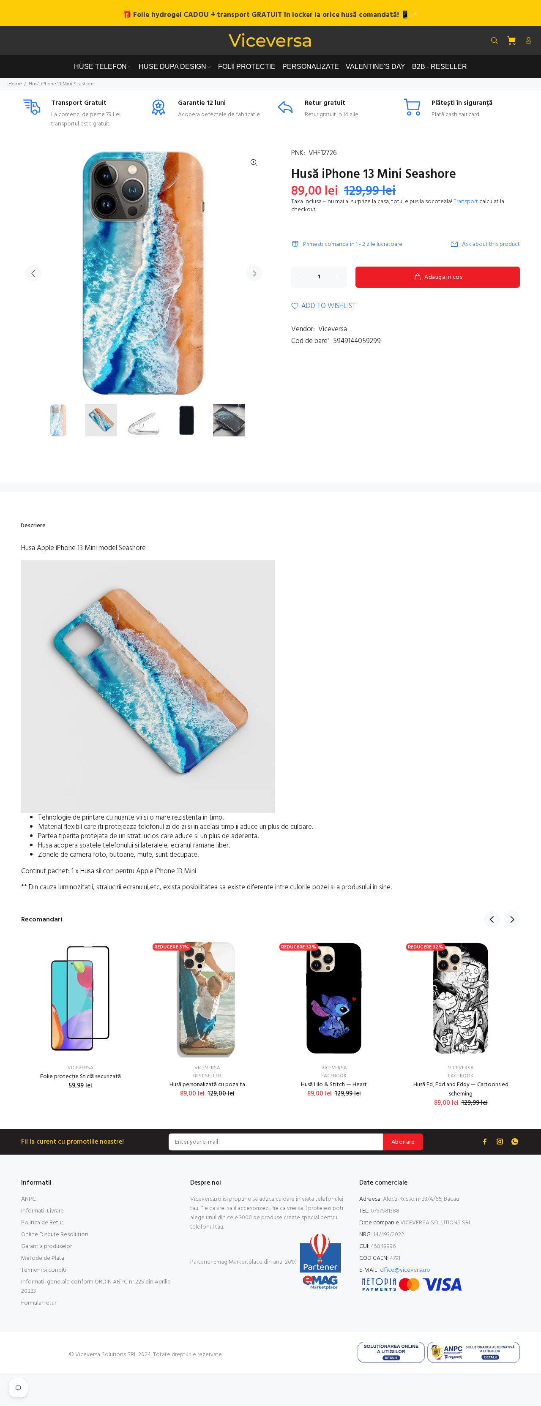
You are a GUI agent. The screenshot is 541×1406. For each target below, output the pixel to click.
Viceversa (332, 329)
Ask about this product (491, 244)
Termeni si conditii (44, 1270)
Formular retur (38, 1303)
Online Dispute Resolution (54, 1235)
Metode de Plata (42, 1258)
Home (15, 84)
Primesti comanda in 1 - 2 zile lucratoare (352, 244)
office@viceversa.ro (405, 1270)
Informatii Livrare (42, 1211)
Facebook (334, 1076)
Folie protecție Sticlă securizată (80, 1077)
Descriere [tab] (33, 526)
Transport (466, 202)
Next (254, 273)
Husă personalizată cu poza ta (207, 1085)
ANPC (28, 1199)
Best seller (207, 1076)
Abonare (403, 1142)
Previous (33, 273)
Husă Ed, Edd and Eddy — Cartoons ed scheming (460, 1089)
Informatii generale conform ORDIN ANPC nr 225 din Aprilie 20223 (96, 1286)
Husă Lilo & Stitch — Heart (334, 1085)
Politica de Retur (42, 1223)
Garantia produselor (46, 1246)
